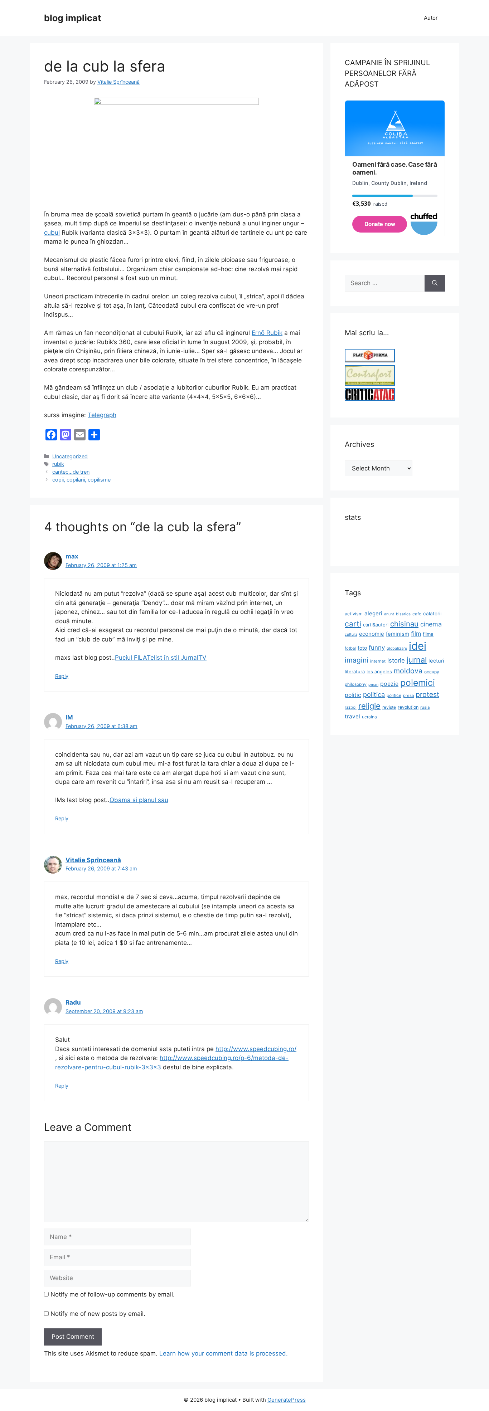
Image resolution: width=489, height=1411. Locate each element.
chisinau (404, 623)
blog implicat (72, 18)
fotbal (350, 648)
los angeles (379, 671)
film (416, 633)
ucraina (369, 716)
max (72, 556)
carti (353, 623)
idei (417, 646)
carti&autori (375, 625)
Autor (431, 17)
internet (378, 661)
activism (354, 613)
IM (69, 717)
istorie (396, 660)
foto (362, 648)
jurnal (417, 659)
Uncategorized (70, 456)
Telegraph (102, 415)
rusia (425, 707)
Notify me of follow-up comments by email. (112, 1294)
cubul (52, 232)
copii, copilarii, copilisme (81, 480)
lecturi (436, 661)
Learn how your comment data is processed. (223, 1353)
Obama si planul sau (139, 800)
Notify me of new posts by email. (97, 1313)
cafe (416, 613)
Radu (73, 1002)
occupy (431, 671)
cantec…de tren (70, 472)
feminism (397, 634)
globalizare (397, 648)
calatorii (432, 613)
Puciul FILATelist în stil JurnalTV (161, 657)
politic (353, 695)
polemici (417, 682)
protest (427, 694)
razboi (351, 707)
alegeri (373, 613)
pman (373, 684)
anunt (389, 614)
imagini (356, 660)
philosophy (356, 684)
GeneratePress (286, 1399)
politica (374, 694)
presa (408, 695)
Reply (61, 676)
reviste (389, 707)
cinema (431, 624)
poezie (389, 683)
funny (377, 647)
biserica (403, 614)
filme (428, 634)
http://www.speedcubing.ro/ (256, 1049)
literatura (355, 671)
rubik (58, 464)
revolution (408, 707)
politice (394, 695)
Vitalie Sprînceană (93, 860)
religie (369, 706)
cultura (351, 634)
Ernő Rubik (267, 332)
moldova (408, 671)
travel (352, 716)
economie (371, 633)
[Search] (435, 283)
